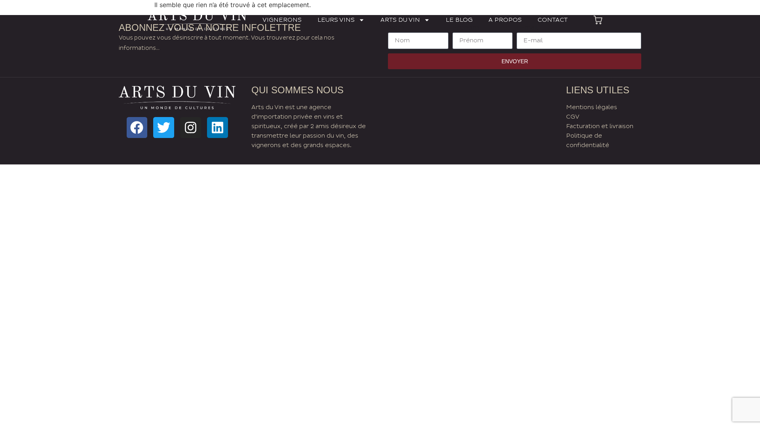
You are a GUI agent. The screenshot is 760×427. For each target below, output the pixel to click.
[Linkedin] (217, 127)
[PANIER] (597, 20)
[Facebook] (137, 127)
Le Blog (459, 20)
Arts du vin (400, 20)
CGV (573, 117)
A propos (505, 20)
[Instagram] (190, 127)
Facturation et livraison (599, 126)
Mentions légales (591, 107)
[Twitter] (163, 127)
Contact (553, 20)
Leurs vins (336, 20)
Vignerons (282, 20)
